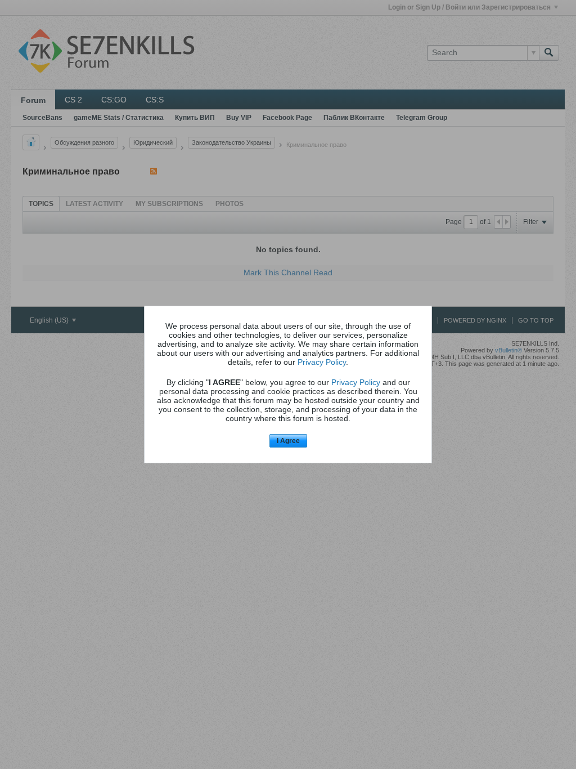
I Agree (288, 441)
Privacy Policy (322, 361)
